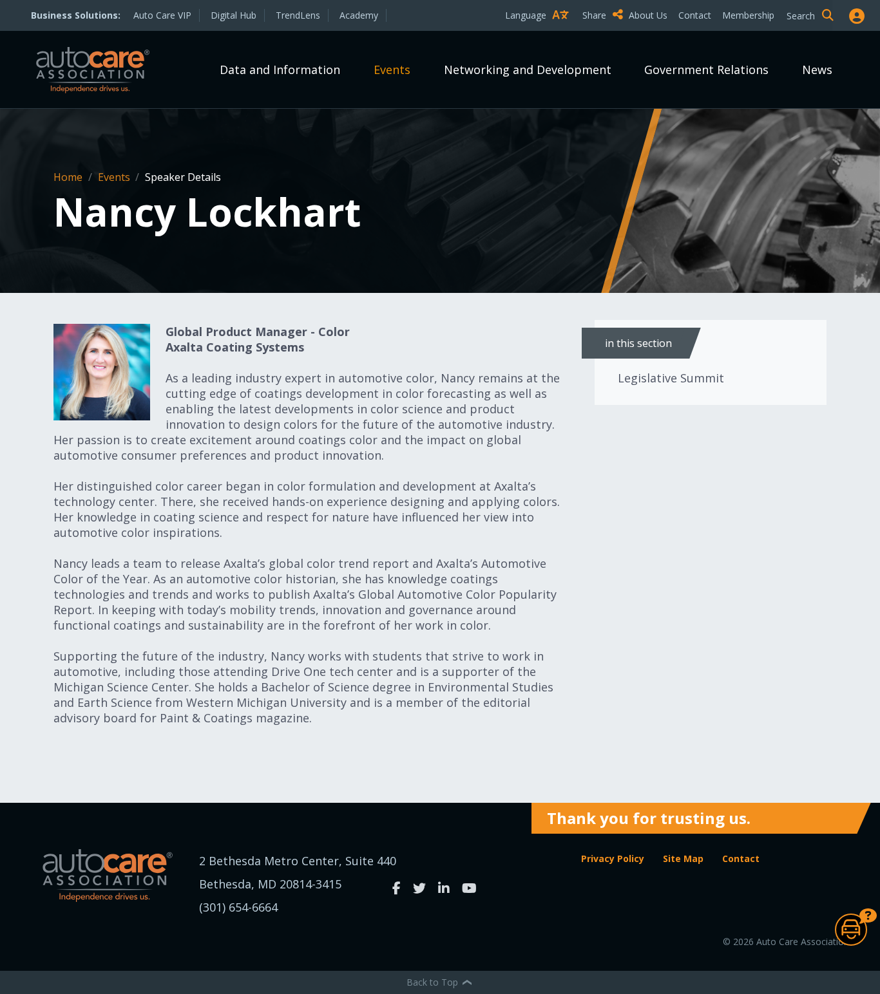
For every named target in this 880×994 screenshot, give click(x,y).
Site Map (683, 858)
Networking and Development (527, 69)
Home (69, 177)
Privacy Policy (612, 858)
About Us (648, 15)
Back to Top (434, 982)
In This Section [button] (638, 343)
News (817, 69)
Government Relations (706, 69)
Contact (694, 15)
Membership (748, 15)
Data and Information (280, 69)
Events (392, 69)
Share (595, 15)
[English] (540, 37)
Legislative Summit (671, 378)
